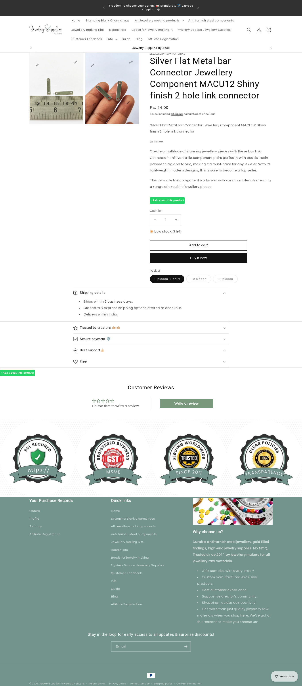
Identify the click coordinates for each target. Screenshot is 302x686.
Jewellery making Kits (127, 542)
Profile (34, 518)
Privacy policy (117, 683)
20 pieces (228, 280)
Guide (115, 588)
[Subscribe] (186, 646)
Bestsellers (119, 549)
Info (114, 580)
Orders (34, 511)
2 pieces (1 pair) (167, 279)
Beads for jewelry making (130, 557)
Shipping (177, 114)
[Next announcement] (198, 8)
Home (115, 511)
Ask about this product (168, 200)
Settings (35, 526)
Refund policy (97, 683)
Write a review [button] (186, 403)
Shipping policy (163, 683)
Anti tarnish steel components (134, 534)
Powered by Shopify (73, 683)
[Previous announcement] (104, 8)
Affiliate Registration (44, 534)
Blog (114, 596)
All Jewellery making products (133, 526)
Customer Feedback (126, 573)
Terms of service (139, 683)
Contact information (188, 683)
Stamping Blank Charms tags (133, 518)
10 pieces (201, 280)
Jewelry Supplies (49, 683)
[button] (159, 20)
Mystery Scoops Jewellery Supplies (137, 565)
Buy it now (198, 258)
